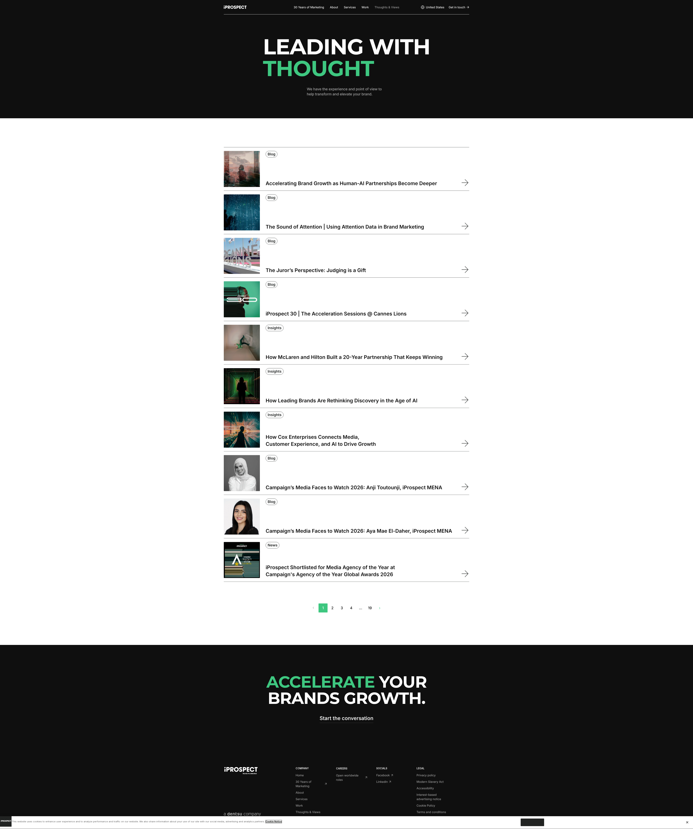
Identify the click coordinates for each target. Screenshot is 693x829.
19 (370, 608)
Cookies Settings (532, 822)
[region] (346, 822)
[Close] (687, 822)
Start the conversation (346, 718)
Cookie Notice (274, 821)
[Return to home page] (235, 7)
